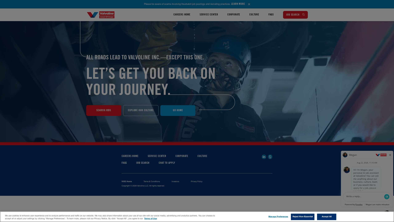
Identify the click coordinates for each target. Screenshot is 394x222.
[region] (197, 216)
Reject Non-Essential (303, 217)
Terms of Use (150, 219)
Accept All (327, 217)
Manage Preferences (278, 217)
